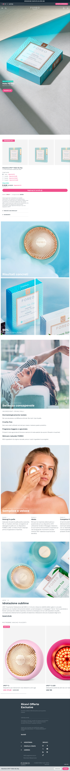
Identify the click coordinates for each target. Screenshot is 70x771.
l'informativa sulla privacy (27, 728)
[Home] (35, 8)
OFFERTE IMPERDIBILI (61, 3)
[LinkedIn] (43, 752)
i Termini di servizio (40, 728)
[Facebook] (47, 746)
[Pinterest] (47, 752)
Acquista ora (7, 90)
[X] (43, 749)
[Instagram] (43, 746)
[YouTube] (47, 749)
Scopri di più (7, 616)
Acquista (65, 768)
